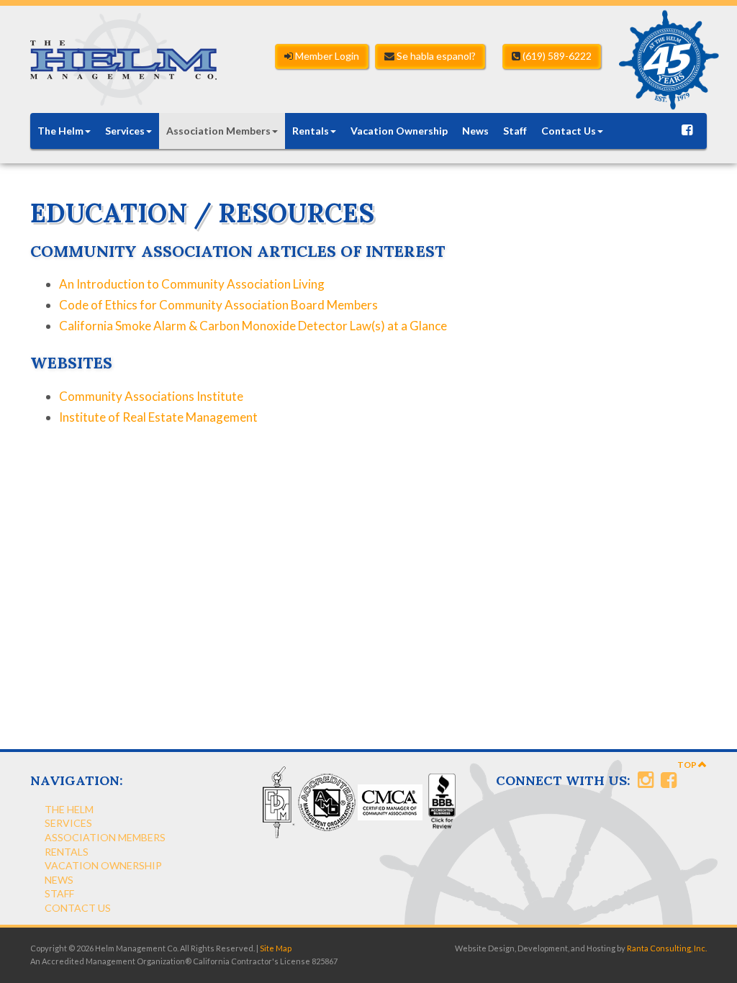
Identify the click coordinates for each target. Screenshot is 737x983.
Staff (515, 130)
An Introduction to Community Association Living (192, 283)
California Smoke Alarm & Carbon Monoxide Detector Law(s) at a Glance (253, 325)
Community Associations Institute (151, 396)
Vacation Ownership (399, 130)
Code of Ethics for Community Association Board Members (218, 304)
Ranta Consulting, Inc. (667, 948)
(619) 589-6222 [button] (556, 56)
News (475, 130)
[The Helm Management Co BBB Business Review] (440, 801)
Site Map (275, 948)
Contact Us (568, 130)
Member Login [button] (326, 56)
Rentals (310, 130)
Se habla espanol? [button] (435, 56)
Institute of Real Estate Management (158, 417)
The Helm (60, 130)
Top (687, 764)
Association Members (218, 130)
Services (125, 130)
